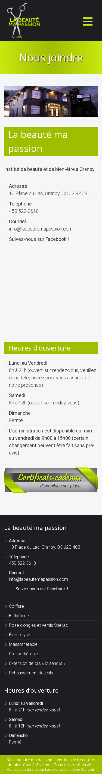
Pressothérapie (23, 653)
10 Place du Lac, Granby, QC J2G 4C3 (48, 193)
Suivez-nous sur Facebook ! (39, 239)
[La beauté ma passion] (23, 20)
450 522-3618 (24, 211)
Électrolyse (19, 634)
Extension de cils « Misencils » (37, 663)
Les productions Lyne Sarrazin (70, 769)
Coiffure (16, 606)
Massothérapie (23, 644)
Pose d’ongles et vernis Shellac (38, 625)
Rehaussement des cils (31, 672)
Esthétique (19, 615)
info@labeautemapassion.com (41, 229)
